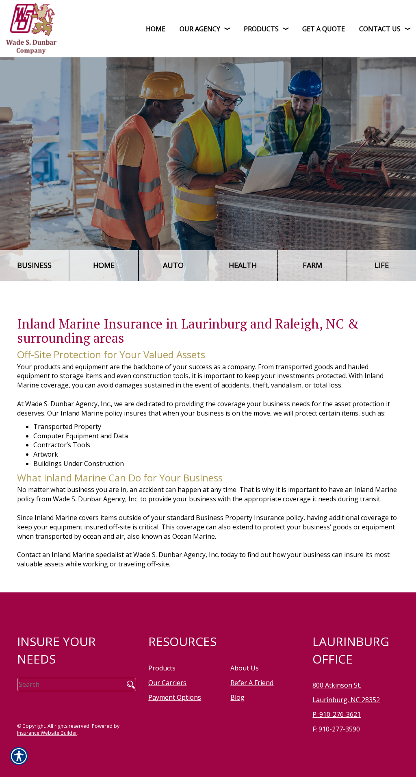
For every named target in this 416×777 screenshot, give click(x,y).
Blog (237, 697)
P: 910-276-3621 (336, 714)
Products (162, 668)
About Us (244, 668)
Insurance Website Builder (47, 732)
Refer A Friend (251, 682)
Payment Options (174, 697)
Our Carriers (167, 682)
